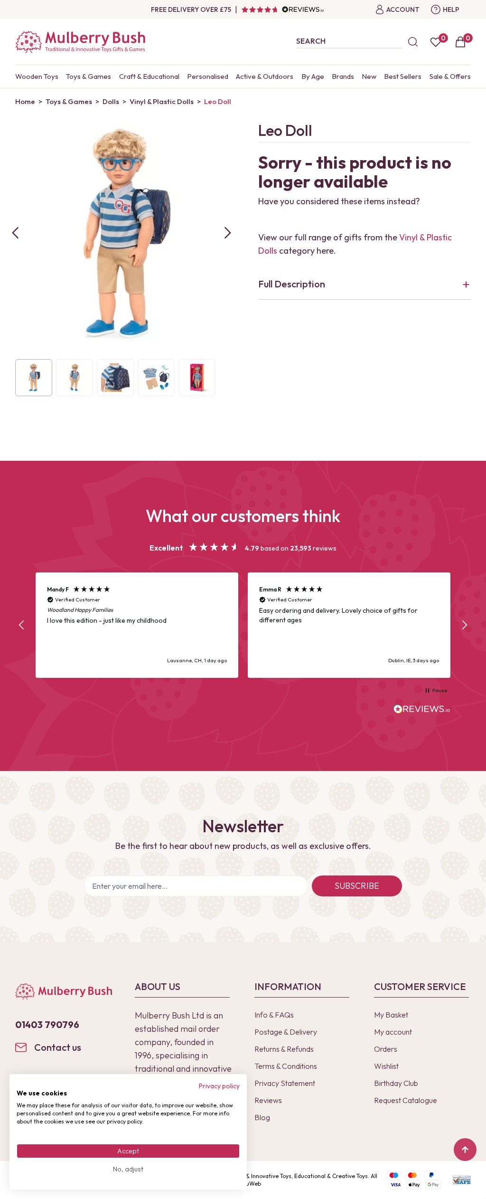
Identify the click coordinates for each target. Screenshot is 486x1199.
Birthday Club (396, 1083)
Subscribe (357, 885)
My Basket (391, 1014)
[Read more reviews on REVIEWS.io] (421, 710)
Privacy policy (219, 1086)
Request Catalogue (405, 1100)
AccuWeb (248, 1183)
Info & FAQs (274, 1014)
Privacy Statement (284, 1083)
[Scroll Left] (15, 232)
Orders (385, 1049)
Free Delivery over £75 (191, 9)
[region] (243, 625)
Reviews (268, 1100)
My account (393, 1032)
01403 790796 (47, 1024)
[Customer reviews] (282, 9)
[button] (21, 625)
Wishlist (386, 1066)
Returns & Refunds (284, 1049)
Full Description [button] (291, 284)
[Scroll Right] (227, 232)
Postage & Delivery (285, 1032)
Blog (262, 1117)
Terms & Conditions (285, 1066)
